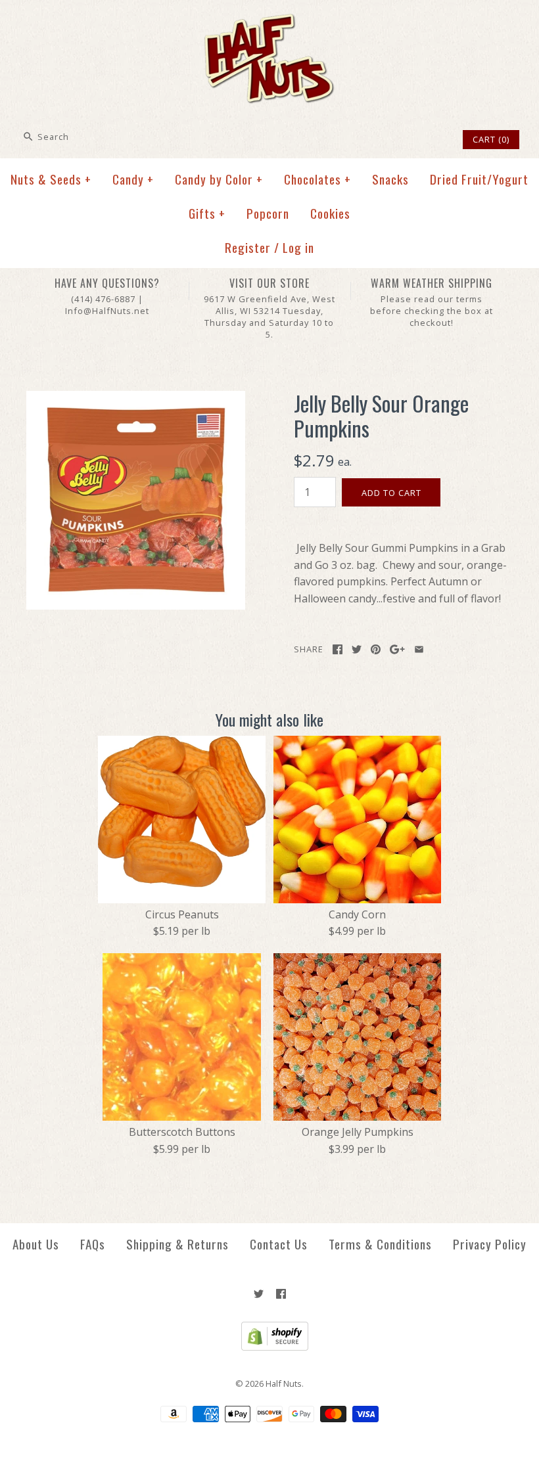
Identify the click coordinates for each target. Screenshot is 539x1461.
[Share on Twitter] (357, 649)
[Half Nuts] (269, 21)
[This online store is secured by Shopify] (269, 1347)
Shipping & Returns (177, 1243)
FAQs (92, 1243)
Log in (298, 247)
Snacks (390, 179)
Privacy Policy (490, 1243)
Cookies (330, 213)
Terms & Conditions (380, 1243)
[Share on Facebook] (337, 649)
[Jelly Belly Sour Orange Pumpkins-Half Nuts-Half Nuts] (135, 399)
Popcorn (267, 213)
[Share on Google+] (397, 649)
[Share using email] (419, 649)
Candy (133, 179)
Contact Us (279, 1243)
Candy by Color (219, 179)
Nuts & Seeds (51, 179)
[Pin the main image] (376, 649)
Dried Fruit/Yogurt (479, 179)
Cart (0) (491, 139)
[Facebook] (281, 1294)
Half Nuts (284, 1383)
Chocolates (317, 179)
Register (248, 247)
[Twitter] (259, 1294)
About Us (35, 1243)
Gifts (207, 213)
